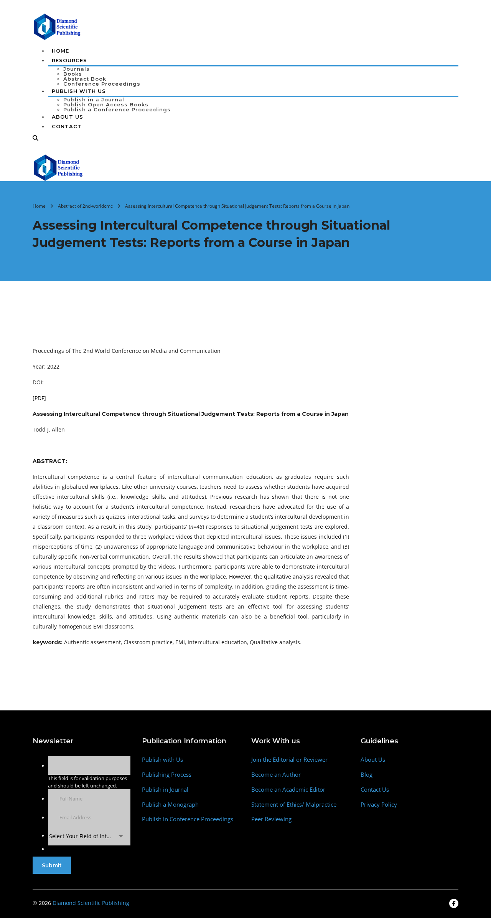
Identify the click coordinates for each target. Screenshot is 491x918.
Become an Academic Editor (288, 789)
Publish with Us (162, 759)
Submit (52, 865)
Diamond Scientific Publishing (91, 902)
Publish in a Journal (93, 99)
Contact (67, 126)
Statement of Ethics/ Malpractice (293, 804)
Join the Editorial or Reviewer (289, 759)
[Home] (58, 167)
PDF (39, 398)
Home (60, 51)
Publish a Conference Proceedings (117, 109)
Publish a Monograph (170, 804)
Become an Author (276, 774)
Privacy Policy (379, 804)
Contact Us (375, 789)
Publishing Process (166, 774)
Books (72, 74)
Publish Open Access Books (105, 104)
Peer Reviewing (271, 819)
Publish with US (79, 91)
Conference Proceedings (101, 84)
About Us (67, 117)
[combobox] (89, 836)
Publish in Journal (165, 789)
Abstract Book (84, 79)
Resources (69, 60)
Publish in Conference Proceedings (187, 819)
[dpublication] (57, 26)
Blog (366, 774)
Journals (76, 69)
